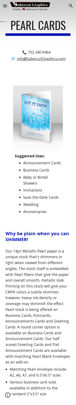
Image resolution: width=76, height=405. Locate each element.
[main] (38, 27)
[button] (5, 6)
